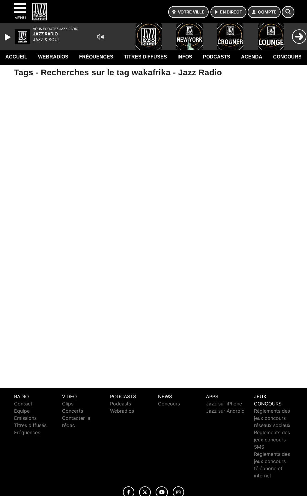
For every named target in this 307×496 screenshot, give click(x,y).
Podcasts (216, 56)
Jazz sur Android (225, 411)
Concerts (72, 411)
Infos (184, 56)
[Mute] (100, 36)
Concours (287, 56)
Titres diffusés (145, 56)
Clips (67, 404)
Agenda (251, 56)
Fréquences (96, 56)
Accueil (16, 56)
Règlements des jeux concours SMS (272, 439)
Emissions (25, 418)
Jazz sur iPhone (224, 404)
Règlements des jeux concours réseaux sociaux (272, 418)
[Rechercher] (288, 12)
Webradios (53, 56)
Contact (23, 404)
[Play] (8, 37)
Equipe (22, 411)
